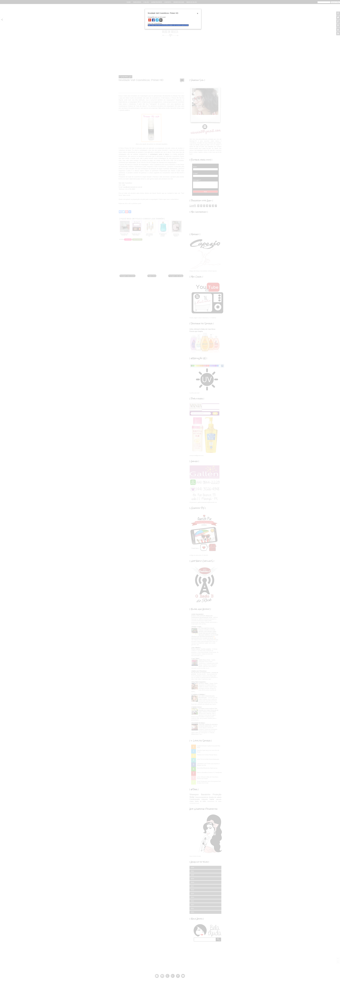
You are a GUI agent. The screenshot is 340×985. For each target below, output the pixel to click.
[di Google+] (149, 21)
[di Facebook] (153, 21)
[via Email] (160, 21)
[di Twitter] (157, 21)
